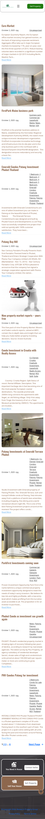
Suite (36, 376)
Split (31, 376)
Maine (32, 123)
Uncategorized (35, 30)
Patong (32, 198)
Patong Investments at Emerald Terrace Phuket (22, 453)
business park (35, 115)
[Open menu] (18, 6)
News (37, 123)
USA (37, 125)
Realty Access (35, 371)
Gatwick (32, 570)
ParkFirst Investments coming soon (20, 563)
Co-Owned (33, 358)
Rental (32, 125)
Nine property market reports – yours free (21, 317)
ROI (37, 373)
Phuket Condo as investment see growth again (22, 618)
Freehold (33, 193)
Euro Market (8, 25)
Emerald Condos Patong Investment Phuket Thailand (20, 168)
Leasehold (33, 120)
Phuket (32, 203)
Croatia (32, 360)
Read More (6, 60)
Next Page (36, 744)
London (32, 578)
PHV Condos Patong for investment (20, 675)
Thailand (39, 203)
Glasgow (33, 572)
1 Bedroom (34, 174)
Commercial (34, 117)
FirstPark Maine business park (17, 110)
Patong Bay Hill (10, 241)
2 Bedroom (34, 680)
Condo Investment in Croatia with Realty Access (19, 352)
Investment (34, 195)
